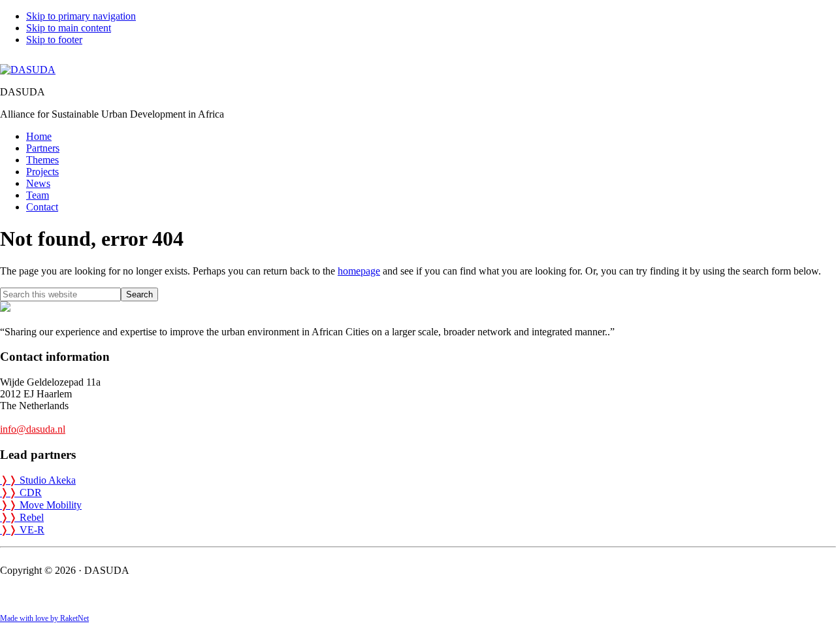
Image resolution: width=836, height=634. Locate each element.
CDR (21, 492)
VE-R (22, 529)
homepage (359, 270)
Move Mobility (41, 504)
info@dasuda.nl (32, 429)
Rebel (22, 517)
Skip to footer (54, 39)
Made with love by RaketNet (44, 618)
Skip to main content (68, 27)
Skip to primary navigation (81, 16)
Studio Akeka (38, 480)
